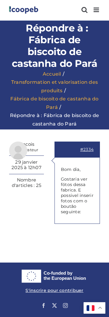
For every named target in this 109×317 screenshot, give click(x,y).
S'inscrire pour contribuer (54, 290)
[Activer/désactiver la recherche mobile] (84, 10)
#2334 (87, 149)
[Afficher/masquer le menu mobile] (97, 10)
